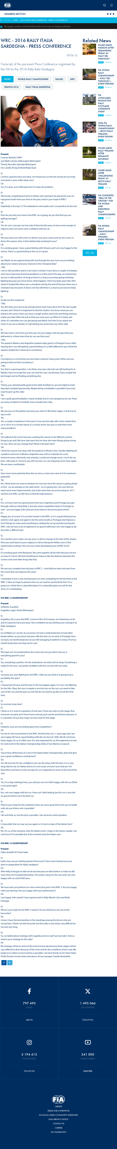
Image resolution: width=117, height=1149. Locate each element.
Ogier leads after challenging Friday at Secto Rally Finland (105, 177)
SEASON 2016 (11, 86)
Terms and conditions (58, 1110)
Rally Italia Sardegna (38, 86)
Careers (58, 1128)
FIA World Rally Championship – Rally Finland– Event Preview (106, 232)
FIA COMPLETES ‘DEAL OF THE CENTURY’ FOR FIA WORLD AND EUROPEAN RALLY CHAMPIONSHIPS (106, 205)
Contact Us (58, 1123)
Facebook (4, 962)
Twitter (9, 962)
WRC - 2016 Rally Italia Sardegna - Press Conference (40, 20)
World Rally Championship (33, 79)
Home (7, 20)
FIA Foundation (58, 1132)
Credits (58, 1106)
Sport (7, 79)
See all (89, 253)
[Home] (24, 5)
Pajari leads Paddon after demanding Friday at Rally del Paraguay (106, 52)
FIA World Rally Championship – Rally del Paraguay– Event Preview (106, 77)
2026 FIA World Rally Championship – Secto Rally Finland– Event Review (106, 129)
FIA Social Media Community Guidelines (58, 1115)
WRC (72, 79)
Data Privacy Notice (58, 1119)
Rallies (59, 79)
